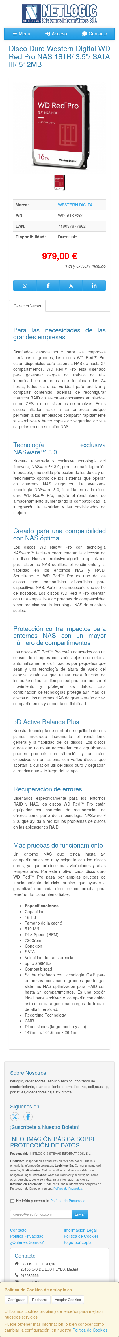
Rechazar (39, 1299)
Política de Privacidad (67, 1188)
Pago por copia (78, 1242)
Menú (24, 33)
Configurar (16, 1299)
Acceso (59, 33)
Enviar (80, 1214)
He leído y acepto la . (51, 1200)
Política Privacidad (27, 1236)
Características (27, 306)
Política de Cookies (89, 1330)
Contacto (97, 33)
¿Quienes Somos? (27, 1242)
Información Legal (80, 1230)
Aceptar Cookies (68, 1299)
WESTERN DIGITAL (76, 205)
